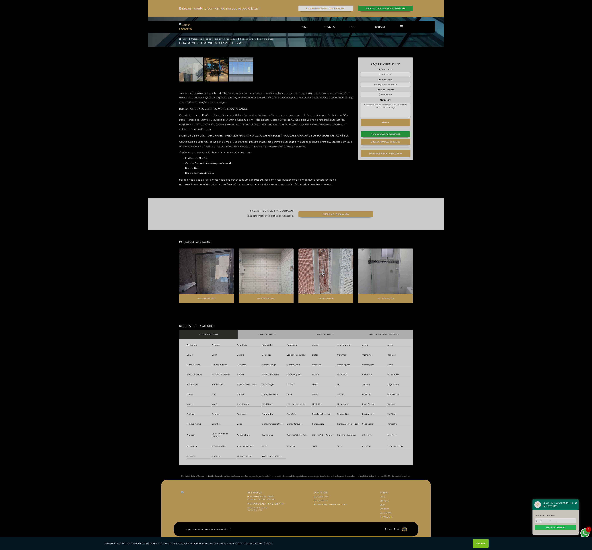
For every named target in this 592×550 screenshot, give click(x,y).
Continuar (480, 543)
